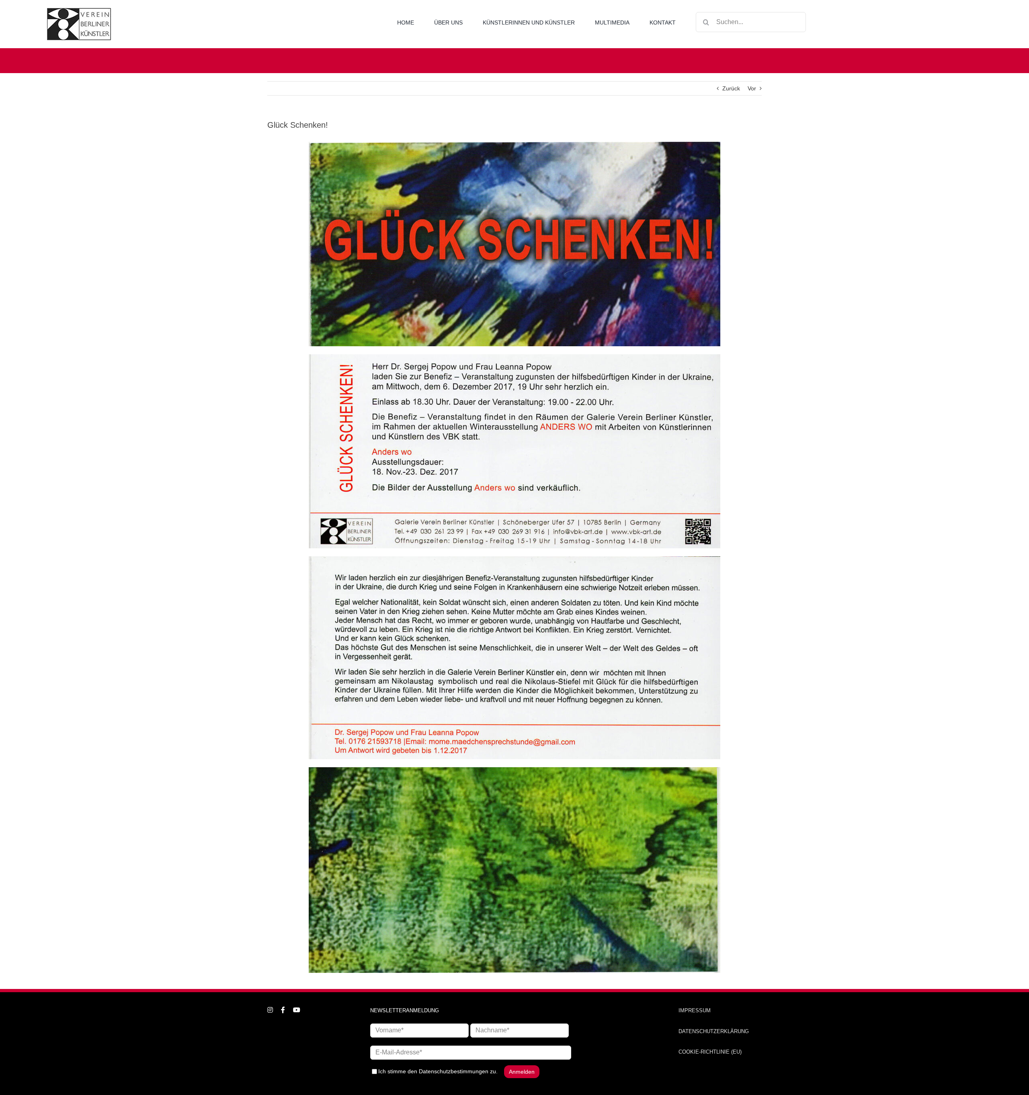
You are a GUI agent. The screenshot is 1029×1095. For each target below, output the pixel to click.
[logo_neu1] (79, 11)
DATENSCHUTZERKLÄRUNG (713, 1031)
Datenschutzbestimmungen (453, 1071)
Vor (752, 88)
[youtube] (296, 1010)
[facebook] (283, 1010)
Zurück (731, 88)
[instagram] (270, 1010)
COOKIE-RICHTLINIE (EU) (710, 1052)
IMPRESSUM (694, 1010)
